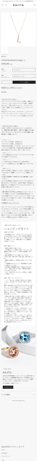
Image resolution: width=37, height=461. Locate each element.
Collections (4, 453)
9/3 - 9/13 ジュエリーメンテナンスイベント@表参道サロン (18, 1)
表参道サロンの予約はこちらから (11, 87)
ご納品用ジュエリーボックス (10, 203)
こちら (13, 217)
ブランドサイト (5, 456)
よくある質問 (5, 395)
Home (3, 450)
